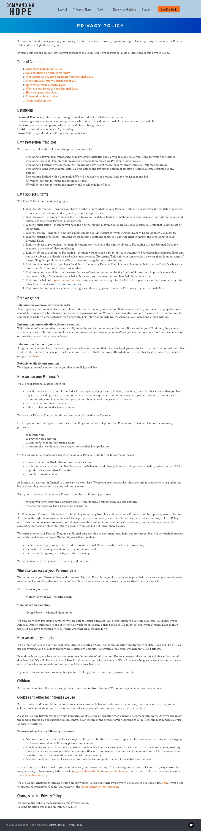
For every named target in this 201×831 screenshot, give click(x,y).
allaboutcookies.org (35, 775)
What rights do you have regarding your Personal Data (59, 77)
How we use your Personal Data (45, 85)
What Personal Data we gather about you (51, 81)
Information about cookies (42, 96)
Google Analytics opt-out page (99, 787)
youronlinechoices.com (119, 771)
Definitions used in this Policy (44, 69)
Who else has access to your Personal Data (52, 89)
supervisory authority (65, 280)
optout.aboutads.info (87, 771)
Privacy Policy (75, 824)
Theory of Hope (82, 9)
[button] (169, 9)
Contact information (38, 100)
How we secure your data (41, 92)
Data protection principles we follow (48, 73)
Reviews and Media (124, 9)
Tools (100, 9)
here (35, 356)
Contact (146, 9)
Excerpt (62, 9)
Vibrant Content (57, 824)
